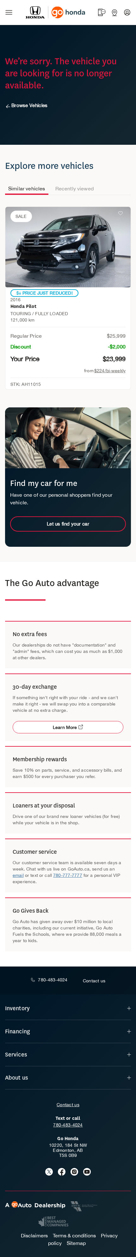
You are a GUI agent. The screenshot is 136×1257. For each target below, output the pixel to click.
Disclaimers (34, 1235)
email (18, 875)
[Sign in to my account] (127, 12)
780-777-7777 (67, 875)
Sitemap (76, 1243)
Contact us (68, 1104)
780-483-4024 (68, 1124)
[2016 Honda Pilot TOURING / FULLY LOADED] (68, 247)
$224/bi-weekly (110, 370)
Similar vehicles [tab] (26, 188)
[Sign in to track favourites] (122, 214)
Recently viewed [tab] (74, 188)
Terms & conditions (74, 1235)
